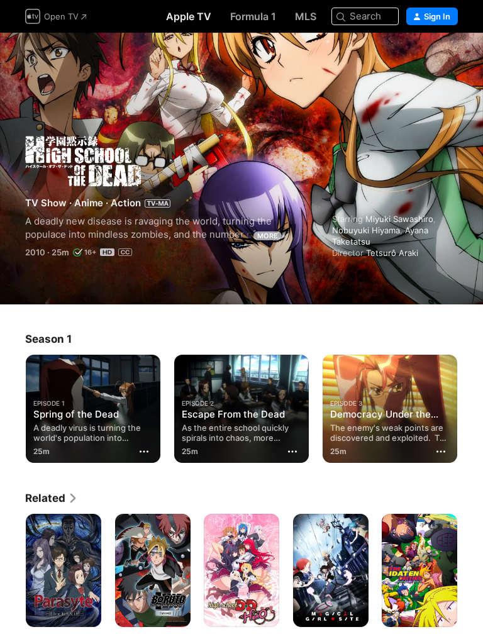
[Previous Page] (12, 406)
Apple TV (188, 16)
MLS (305, 16)
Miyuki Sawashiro (399, 219)
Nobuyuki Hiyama (366, 230)
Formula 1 (253, 16)
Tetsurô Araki (392, 253)
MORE (267, 235)
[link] (51, 498)
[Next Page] (470, 406)
